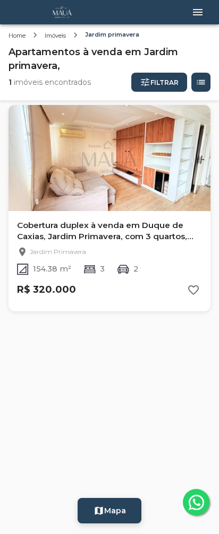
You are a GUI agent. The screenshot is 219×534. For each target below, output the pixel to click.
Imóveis (55, 35)
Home (17, 35)
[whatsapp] (196, 502)
